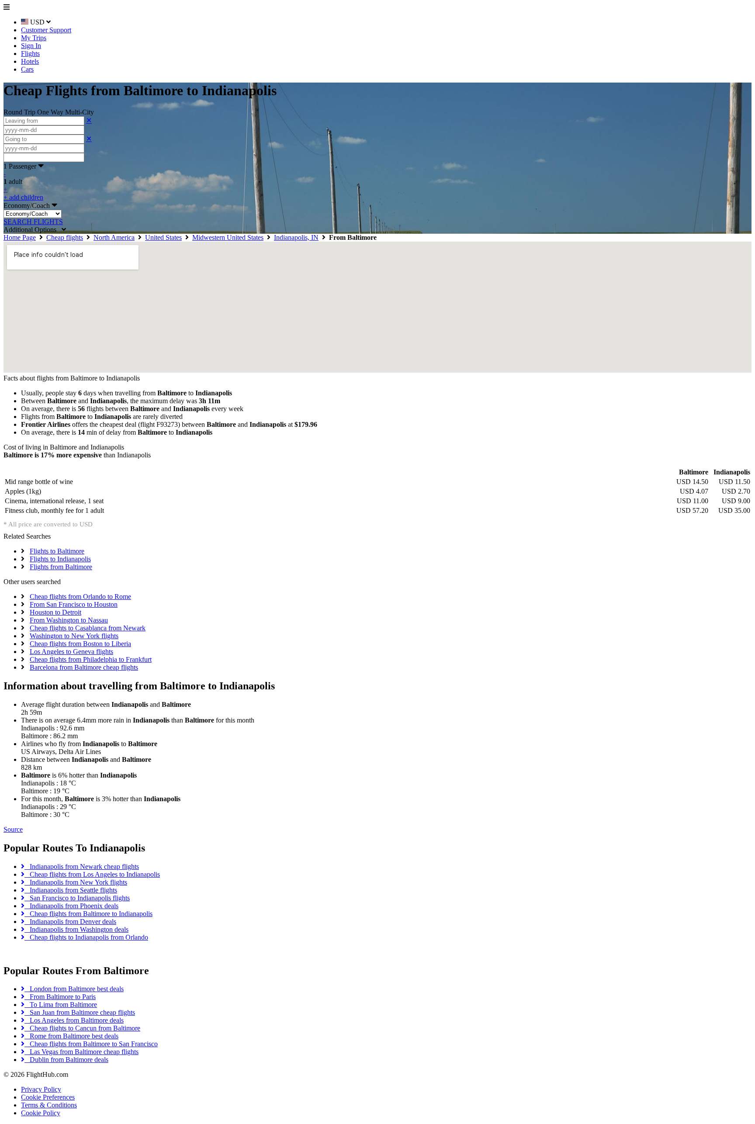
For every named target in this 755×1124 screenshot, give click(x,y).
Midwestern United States (227, 237)
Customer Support (46, 30)
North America (114, 237)
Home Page (19, 237)
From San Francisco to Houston (74, 604)
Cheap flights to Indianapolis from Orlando (86, 937)
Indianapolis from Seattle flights (70, 890)
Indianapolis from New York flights (75, 882)
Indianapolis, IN (296, 237)
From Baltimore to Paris (60, 996)
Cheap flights (64, 237)
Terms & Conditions (49, 1105)
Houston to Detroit (55, 612)
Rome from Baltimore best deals (71, 1036)
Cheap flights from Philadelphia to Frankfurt (91, 659)
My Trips (33, 38)
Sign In (31, 45)
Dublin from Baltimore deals (66, 1059)
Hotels (30, 61)
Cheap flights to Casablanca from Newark (87, 628)
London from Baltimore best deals (74, 989)
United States (163, 237)
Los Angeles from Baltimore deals (74, 1020)
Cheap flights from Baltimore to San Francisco (91, 1044)
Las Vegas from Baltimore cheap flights (81, 1051)
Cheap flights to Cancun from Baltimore (82, 1028)
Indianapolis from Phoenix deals (71, 906)
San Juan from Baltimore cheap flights (79, 1012)
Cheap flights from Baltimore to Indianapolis (88, 913)
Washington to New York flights (74, 636)
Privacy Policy (41, 1089)
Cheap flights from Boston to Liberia (80, 643)
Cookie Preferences (48, 1097)
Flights (30, 53)
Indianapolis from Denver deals (70, 921)
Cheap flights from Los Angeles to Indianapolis (92, 874)
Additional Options (32, 229)
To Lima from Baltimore (60, 1004)
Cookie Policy (40, 1113)
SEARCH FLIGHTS (33, 221)
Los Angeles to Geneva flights (71, 651)
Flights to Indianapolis (60, 559)
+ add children (23, 197)
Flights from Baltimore (61, 567)
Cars (27, 69)
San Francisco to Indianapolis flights (77, 898)
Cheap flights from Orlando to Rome (80, 596)
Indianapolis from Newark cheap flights (81, 866)
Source (13, 829)
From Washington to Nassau (69, 620)
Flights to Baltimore (57, 551)
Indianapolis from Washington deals (76, 929)
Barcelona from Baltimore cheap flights (84, 667)
